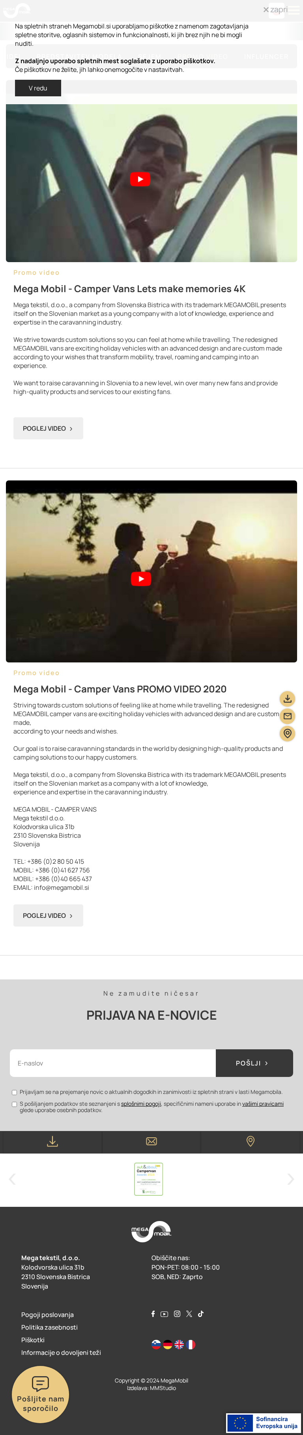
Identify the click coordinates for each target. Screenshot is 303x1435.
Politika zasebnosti (49, 1327)
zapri (278, 9)
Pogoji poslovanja (47, 1314)
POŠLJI (248, 1063)
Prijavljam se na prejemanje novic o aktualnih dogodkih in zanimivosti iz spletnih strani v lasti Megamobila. (151, 1092)
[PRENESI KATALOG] (287, 699)
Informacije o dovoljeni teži (61, 1352)
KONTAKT (152, 1142)
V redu (38, 88)
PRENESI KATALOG (53, 1142)
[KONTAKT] (287, 716)
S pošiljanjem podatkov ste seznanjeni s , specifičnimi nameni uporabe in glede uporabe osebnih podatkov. (152, 1107)
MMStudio (163, 1388)
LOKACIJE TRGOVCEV (250, 1142)
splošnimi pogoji (141, 1103)
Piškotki (33, 1340)
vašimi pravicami (263, 1103)
